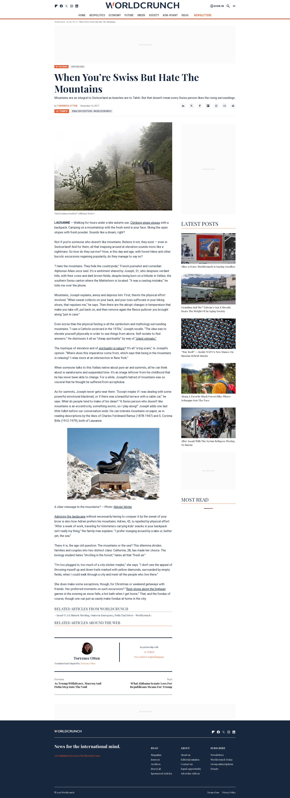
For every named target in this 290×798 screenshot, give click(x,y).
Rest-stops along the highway (145, 589)
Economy (115, 15)
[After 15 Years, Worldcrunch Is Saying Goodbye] (208, 249)
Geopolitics (97, 15)
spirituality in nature (112, 348)
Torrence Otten (67, 106)
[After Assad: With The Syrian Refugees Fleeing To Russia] (208, 423)
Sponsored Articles (161, 773)
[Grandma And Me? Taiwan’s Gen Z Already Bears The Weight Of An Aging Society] (208, 289)
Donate (214, 768)
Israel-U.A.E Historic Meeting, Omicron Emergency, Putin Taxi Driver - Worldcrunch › (104, 615)
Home (82, 15)
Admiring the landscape (69, 516)
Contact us (187, 764)
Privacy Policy (229, 792)
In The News (72, 22)
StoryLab (156, 768)
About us (185, 754)
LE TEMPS (62, 111)
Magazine (156, 754)
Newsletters (202, 15)
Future (129, 15)
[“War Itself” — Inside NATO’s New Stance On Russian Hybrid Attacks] (208, 334)
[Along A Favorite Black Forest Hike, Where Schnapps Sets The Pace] (208, 379)
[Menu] (234, 6)
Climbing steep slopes (145, 222)
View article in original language (149, 657)
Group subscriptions (222, 764)
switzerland (77, 67)
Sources (155, 759)
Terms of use (213, 792)
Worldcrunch (59, 22)
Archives (155, 764)
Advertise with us (190, 773)
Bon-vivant (170, 15)
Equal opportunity (191, 768)
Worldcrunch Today (222, 759)
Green (141, 15)
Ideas (185, 15)
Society (154, 15)
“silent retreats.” (145, 338)
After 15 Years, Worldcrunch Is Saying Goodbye (208, 266)
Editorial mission (190, 759)
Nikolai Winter (123, 507)
